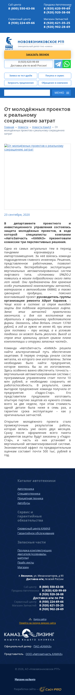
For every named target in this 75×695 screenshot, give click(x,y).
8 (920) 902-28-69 (57, 27)
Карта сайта (40, 619)
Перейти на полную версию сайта (37, 622)
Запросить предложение (21, 82)
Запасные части (32, 542)
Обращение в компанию (55, 82)
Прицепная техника (30, 498)
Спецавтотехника (29, 493)
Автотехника (26, 489)
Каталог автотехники (37, 480)
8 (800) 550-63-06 (21, 8)
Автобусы (24, 503)
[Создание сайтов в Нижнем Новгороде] (50, 689)
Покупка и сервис (54, 75)
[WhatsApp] (66, 64)
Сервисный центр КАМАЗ (34, 528)
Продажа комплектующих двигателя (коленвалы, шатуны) (35, 554)
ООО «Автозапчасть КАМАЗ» (44, 654)
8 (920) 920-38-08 (57, 12)
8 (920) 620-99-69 (57, 8)
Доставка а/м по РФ (48, 598)
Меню (59, 93)
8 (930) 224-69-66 (21, 23)
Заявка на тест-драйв (20, 75)
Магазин (23, 567)
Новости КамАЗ (41, 127)
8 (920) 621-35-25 (57, 23)
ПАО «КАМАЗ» (42, 646)
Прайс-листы (26, 562)
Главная (9, 127)
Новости (23, 127)
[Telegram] (58, 64)
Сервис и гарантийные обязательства (30, 516)
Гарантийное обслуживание (36, 533)
